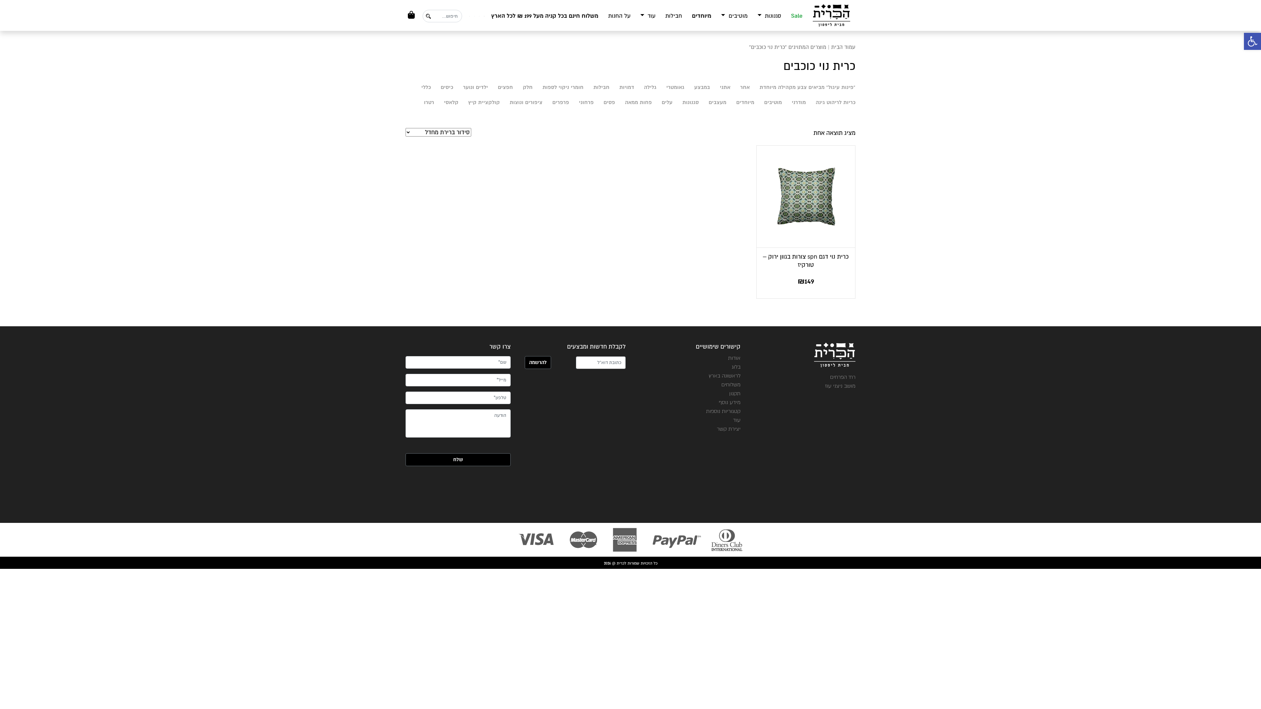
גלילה (650, 87)
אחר (745, 87)
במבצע (702, 87)
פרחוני (586, 102)
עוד (650, 15)
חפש (428, 16)
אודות (734, 358)
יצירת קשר (729, 429)
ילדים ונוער (475, 87)
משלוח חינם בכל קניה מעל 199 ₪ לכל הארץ (544, 16)
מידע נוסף (730, 402)
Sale (797, 16)
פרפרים (560, 102)
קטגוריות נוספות (723, 411)
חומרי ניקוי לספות (563, 87)
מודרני (799, 102)
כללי (426, 87)
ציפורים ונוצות (526, 102)
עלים (667, 102)
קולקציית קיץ (484, 102)
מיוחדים (701, 16)
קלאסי (451, 102)
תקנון (735, 393)
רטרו (429, 102)
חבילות (673, 15)
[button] (1252, 41)
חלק (528, 87)
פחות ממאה (638, 102)
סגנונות (772, 15)
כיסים (447, 87)
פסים (609, 102)
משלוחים (731, 384)
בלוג (736, 367)
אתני (725, 87)
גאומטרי (675, 87)
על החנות (619, 15)
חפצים (505, 87)
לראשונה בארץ (725, 376)
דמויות (626, 87)
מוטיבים (737, 15)
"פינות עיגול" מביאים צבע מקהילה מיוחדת (807, 87)
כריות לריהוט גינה (835, 102)
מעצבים (717, 102)
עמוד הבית (843, 47)
